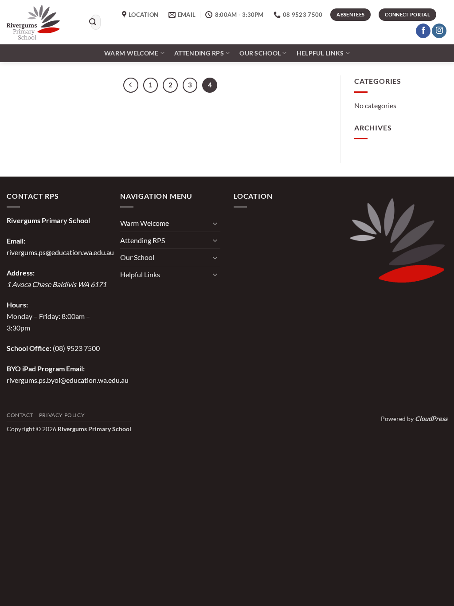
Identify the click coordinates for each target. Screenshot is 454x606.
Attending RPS (199, 53)
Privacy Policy (62, 415)
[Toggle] (215, 223)
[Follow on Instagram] (439, 31)
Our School (260, 53)
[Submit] (92, 22)
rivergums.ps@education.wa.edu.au (60, 252)
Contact (20, 415)
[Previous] (130, 85)
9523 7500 (83, 348)
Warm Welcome (131, 53)
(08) (60, 348)
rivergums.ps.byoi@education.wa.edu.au (68, 380)
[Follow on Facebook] (423, 31)
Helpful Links (320, 53)
